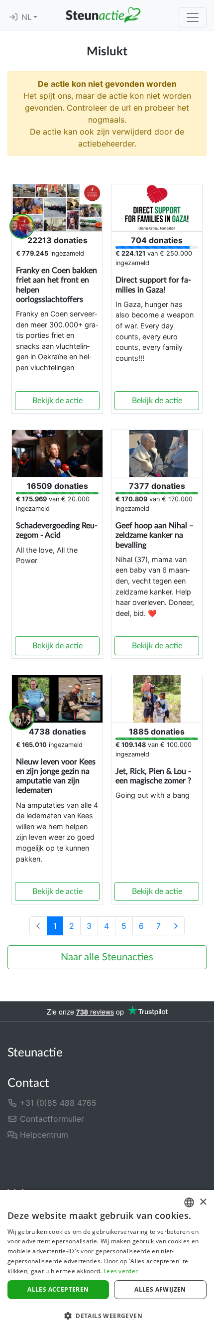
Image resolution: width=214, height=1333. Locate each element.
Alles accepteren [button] (58, 1289)
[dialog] (107, 1261)
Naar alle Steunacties (107, 957)
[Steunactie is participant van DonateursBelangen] (58, 1161)
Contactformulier (50, 1119)
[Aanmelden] (13, 17)
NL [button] (27, 17)
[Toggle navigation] (193, 17)
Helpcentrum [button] (42, 1135)
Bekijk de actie (57, 401)
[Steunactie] (103, 15)
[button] (107, 1316)
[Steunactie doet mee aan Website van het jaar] (146, 1161)
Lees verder (121, 1271)
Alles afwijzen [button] (160, 1289)
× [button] (203, 1202)
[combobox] (189, 1202)
